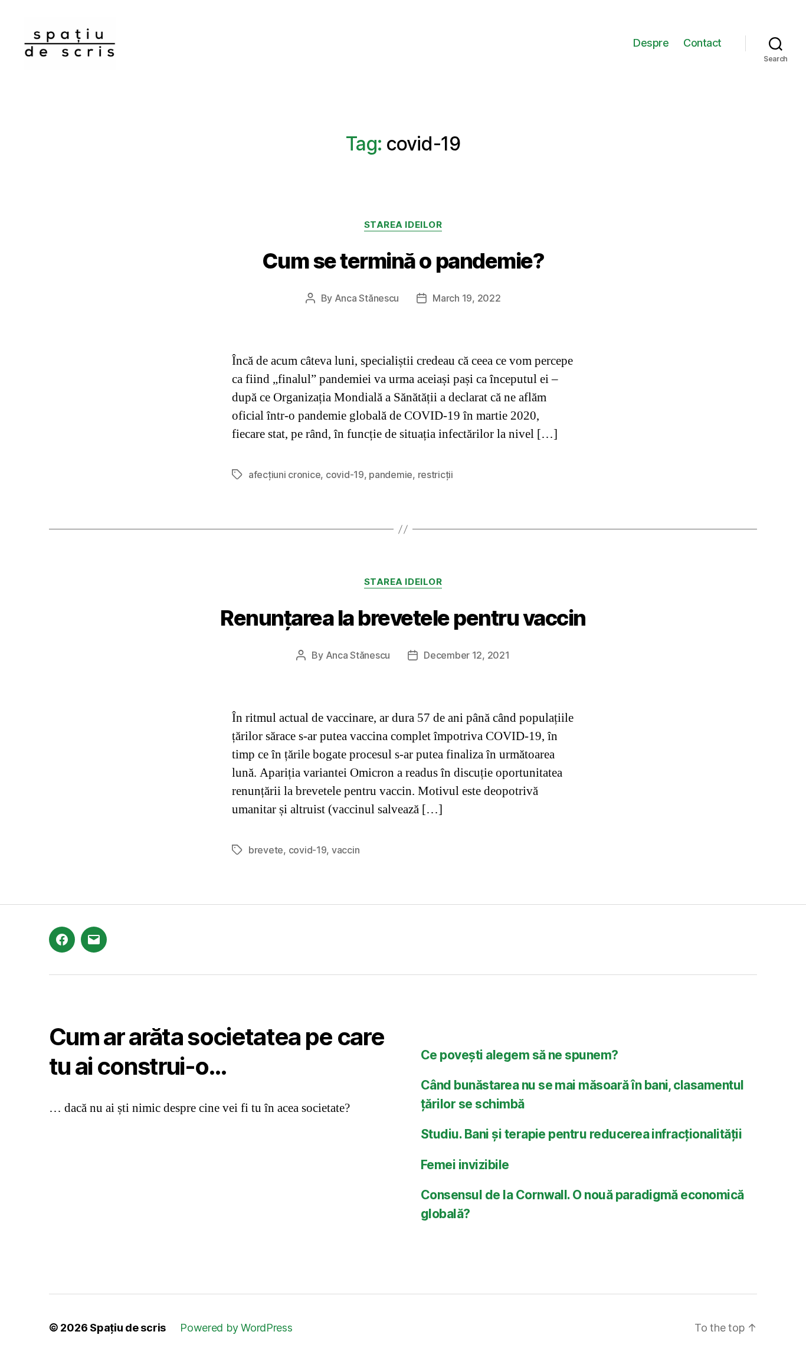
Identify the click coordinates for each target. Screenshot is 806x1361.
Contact (702, 43)
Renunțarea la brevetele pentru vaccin (403, 618)
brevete (265, 850)
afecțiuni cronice (284, 474)
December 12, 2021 (466, 655)
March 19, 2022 (466, 298)
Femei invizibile (465, 1164)
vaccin (345, 850)
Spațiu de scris (128, 1327)
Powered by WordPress (236, 1327)
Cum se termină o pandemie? (403, 261)
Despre (651, 43)
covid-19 (345, 474)
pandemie (390, 474)
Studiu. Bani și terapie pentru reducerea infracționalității (581, 1134)
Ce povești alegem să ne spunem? (519, 1055)
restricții (435, 474)
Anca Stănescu (367, 298)
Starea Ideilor (403, 225)
